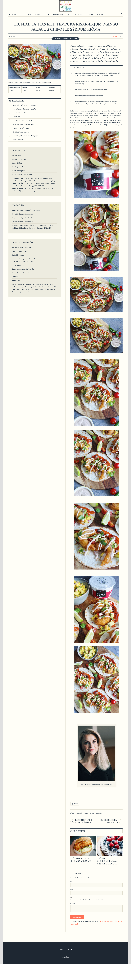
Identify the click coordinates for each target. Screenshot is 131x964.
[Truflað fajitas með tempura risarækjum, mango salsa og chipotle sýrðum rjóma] (34, 61)
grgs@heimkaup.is (65, 954)
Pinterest (99, 813)
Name (72, 886)
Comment (72, 908)
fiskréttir (18, 82)
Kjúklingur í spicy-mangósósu (109, 821)
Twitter (92, 813)
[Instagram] (12, 14)
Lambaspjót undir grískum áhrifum (83, 821)
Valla (49, 82)
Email (72, 894)
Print (76, 804)
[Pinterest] (15, 14)
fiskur (22, 82)
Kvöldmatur (28, 82)
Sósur (40, 82)
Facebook (79, 813)
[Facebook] (9, 14)
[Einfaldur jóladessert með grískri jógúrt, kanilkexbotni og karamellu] (96, 846)
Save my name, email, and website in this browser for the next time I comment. (90, 905)
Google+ (86, 813)
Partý (37, 82)
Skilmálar (65, 962)
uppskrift (45, 82)
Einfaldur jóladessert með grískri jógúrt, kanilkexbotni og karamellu (94, 863)
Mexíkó (33, 82)
